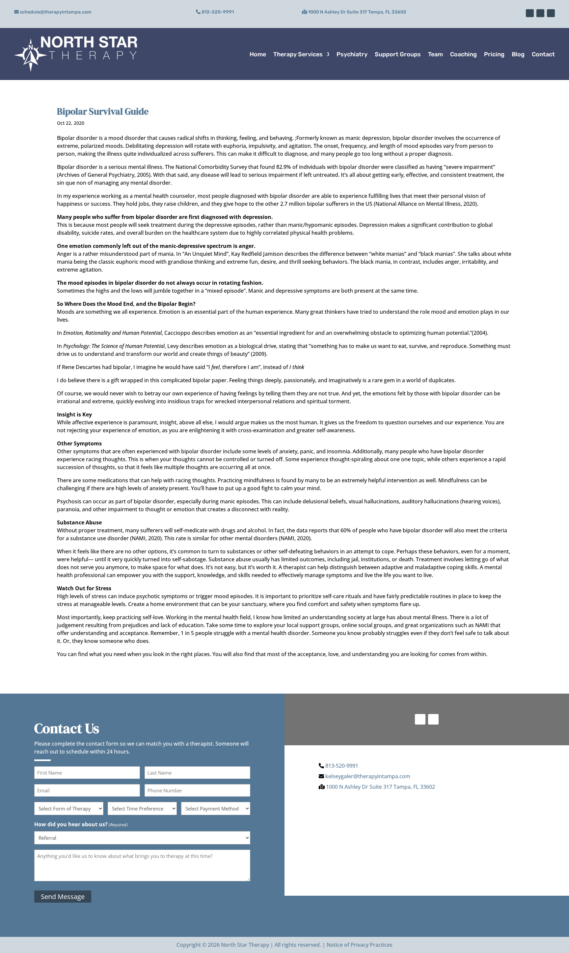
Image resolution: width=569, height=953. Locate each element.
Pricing (494, 54)
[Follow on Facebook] (540, 13)
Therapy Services (298, 54)
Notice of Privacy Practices (360, 944)
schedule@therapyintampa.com (56, 12)
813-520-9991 (218, 12)
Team (435, 54)
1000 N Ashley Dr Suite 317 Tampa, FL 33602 (357, 12)
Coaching (463, 54)
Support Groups (398, 54)
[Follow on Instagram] (530, 13)
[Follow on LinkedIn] (551, 13)
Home (258, 54)
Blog (518, 54)
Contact (543, 54)
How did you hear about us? (81, 824)
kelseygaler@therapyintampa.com (367, 776)
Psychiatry (352, 54)
